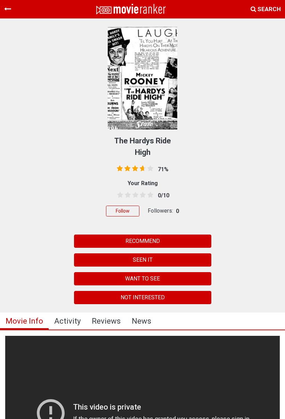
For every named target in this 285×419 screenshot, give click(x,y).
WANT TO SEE (142, 278)
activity (67, 321)
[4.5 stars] (149, 195)
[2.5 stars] (134, 195)
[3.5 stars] (141, 195)
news (141, 321)
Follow (123, 211)
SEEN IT (143, 259)
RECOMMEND (142, 241)
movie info (24, 321)
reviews (106, 321)
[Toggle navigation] (7, 9)
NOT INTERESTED (143, 297)
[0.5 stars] (118, 195)
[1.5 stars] (126, 195)
